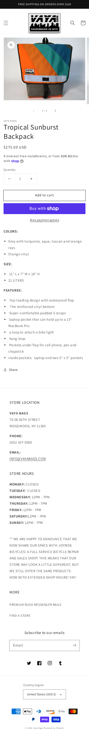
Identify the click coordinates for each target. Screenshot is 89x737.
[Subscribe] (74, 645)
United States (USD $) (41, 694)
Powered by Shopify (54, 728)
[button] (6, 23)
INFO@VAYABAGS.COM (27, 458)
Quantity (9, 170)
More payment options (44, 220)
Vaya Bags (38, 728)
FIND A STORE (19, 615)
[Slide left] (34, 111)
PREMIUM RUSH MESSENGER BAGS (35, 604)
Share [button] (13, 370)
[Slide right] (55, 111)
